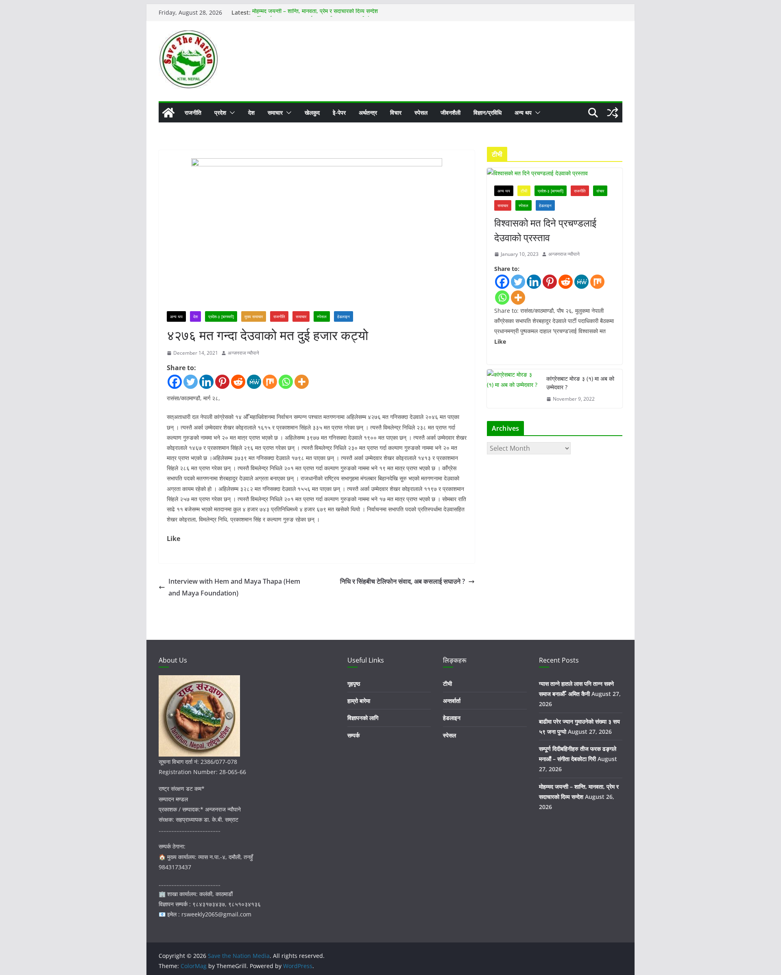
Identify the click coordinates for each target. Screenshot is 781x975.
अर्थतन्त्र (368, 112)
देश (251, 112)
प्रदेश (220, 112)
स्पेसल (421, 112)
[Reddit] (238, 382)
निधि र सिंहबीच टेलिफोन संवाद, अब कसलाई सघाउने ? (402, 581)
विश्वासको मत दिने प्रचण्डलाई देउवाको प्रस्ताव (545, 230)
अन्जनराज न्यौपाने (243, 352)
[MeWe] (254, 382)
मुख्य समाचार (253, 316)
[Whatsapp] (286, 382)
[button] (230, 112)
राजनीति (193, 112)
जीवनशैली (450, 112)
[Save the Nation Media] (168, 112)
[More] (302, 382)
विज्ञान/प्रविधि (487, 112)
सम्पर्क (353, 735)
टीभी (524, 191)
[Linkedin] (206, 382)
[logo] (199, 680)
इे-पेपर (339, 112)
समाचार (275, 112)
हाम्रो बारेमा (358, 701)
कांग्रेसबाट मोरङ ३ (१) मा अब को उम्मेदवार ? (580, 383)
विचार (395, 112)
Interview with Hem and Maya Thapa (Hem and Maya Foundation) (234, 587)
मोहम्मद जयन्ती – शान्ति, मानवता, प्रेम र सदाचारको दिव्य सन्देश (315, 12)
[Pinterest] (222, 382)
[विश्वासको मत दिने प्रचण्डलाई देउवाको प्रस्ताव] (554, 173)
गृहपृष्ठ (353, 683)
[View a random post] (612, 112)
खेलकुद (312, 112)
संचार (600, 191)
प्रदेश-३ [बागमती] (221, 316)
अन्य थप (523, 112)
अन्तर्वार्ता (451, 701)
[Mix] (270, 382)
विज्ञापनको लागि (362, 718)
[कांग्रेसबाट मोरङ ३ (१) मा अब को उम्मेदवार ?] (513, 388)
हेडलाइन (343, 316)
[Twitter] (190, 382)
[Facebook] (175, 382)
